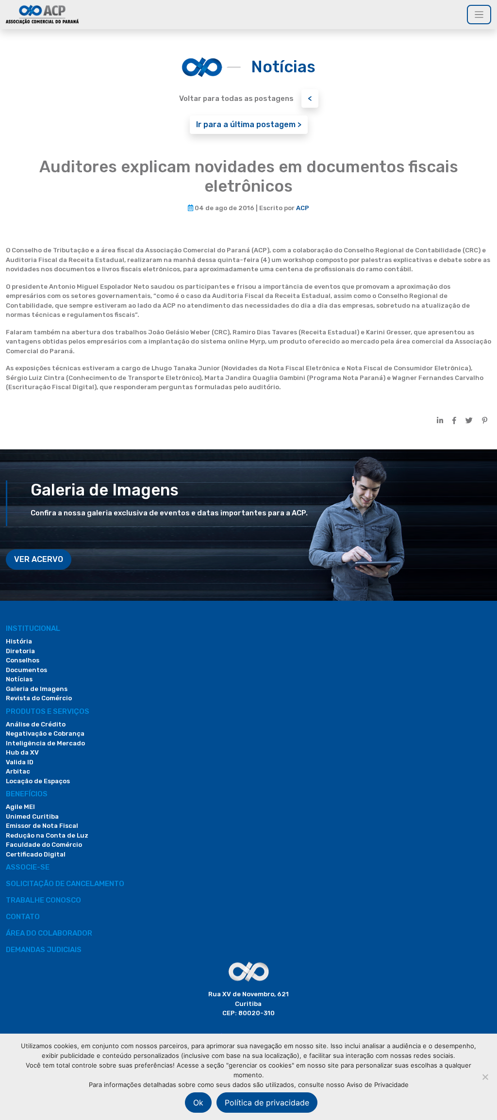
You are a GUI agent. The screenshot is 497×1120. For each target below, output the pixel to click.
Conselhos (22, 660)
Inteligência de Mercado (45, 743)
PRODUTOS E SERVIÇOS (47, 711)
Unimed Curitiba (32, 816)
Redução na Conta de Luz (47, 835)
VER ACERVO (38, 559)
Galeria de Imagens (36, 688)
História (19, 641)
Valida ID (19, 762)
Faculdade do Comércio (44, 844)
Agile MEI (20, 806)
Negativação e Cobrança (45, 733)
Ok (198, 1102)
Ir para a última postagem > (248, 124)
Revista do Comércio (39, 698)
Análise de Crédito (36, 724)
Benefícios (27, 794)
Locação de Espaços (38, 781)
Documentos (26, 670)
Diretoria (20, 651)
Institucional (33, 628)
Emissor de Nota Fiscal (42, 825)
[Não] (485, 1077)
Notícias (19, 679)
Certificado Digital (36, 854)
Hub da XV (22, 752)
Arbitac (18, 771)
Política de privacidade (267, 1102)
